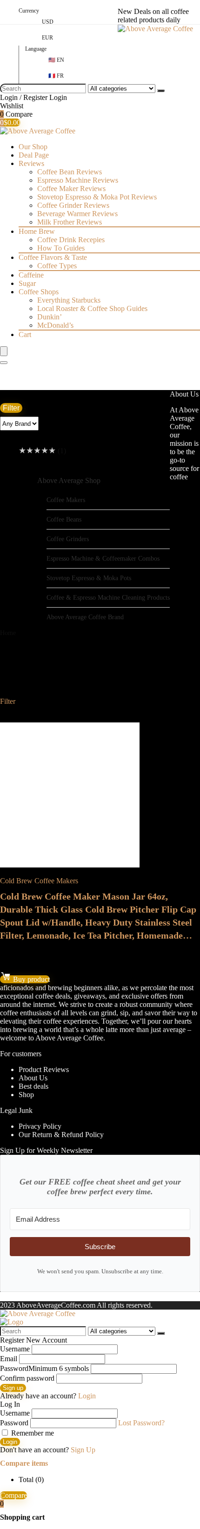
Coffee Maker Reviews (71, 188)
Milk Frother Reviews (69, 222)
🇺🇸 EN (56, 60)
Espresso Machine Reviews (77, 180)
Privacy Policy (40, 1126)
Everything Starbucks (68, 300)
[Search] (161, 90)
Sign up (13, 1387)
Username (15, 1349)
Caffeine (31, 275)
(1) (42, 451)
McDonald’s (55, 325)
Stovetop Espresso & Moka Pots (89, 578)
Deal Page (34, 155)
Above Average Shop (68, 480)
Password (44, 1368)
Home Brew (37, 231)
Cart (25, 334)
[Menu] (3, 351)
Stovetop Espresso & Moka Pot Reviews (97, 197)
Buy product (30, 979)
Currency (29, 10)
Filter (11, 408)
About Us (33, 1078)
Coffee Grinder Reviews (73, 205)
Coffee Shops (39, 292)
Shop (26, 1095)
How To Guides (61, 248)
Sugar (27, 283)
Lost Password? (141, 1423)
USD (47, 22)
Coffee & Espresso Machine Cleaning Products (108, 597)
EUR (47, 37)
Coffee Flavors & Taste (53, 257)
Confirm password (27, 1378)
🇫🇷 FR (56, 76)
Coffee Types (57, 266)
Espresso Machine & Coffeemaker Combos (103, 558)
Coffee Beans (64, 519)
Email (8, 1359)
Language (36, 49)
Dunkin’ (49, 317)
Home (8, 632)
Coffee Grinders (68, 539)
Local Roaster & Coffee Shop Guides (92, 308)
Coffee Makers (66, 499)
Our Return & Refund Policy (61, 1134)
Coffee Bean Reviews (69, 172)
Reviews (31, 163)
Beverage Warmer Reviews (77, 214)
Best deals (33, 1086)
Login (10, 1441)
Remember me (31, 1433)
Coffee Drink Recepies (71, 240)
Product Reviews (44, 1069)
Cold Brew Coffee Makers (39, 881)
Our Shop (33, 147)
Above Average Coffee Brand (85, 617)
